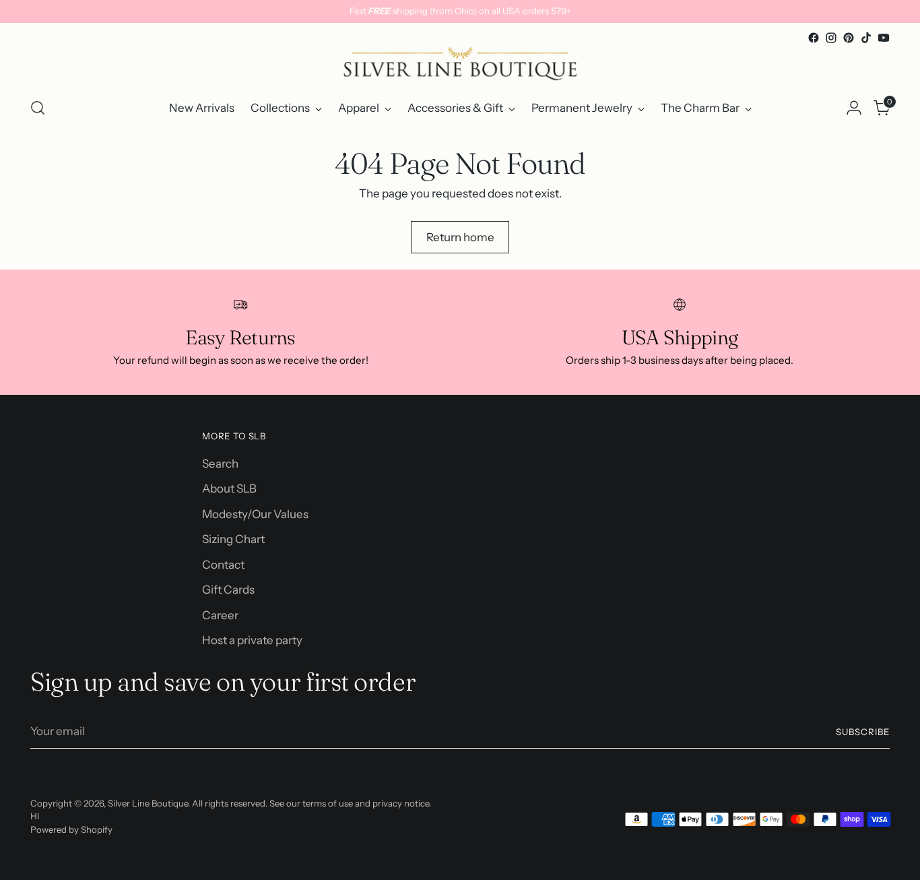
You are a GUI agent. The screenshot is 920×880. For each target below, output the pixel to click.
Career (220, 615)
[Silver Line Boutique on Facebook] (814, 38)
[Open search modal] (37, 107)
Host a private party (252, 640)
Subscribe (863, 731)
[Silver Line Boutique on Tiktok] (866, 38)
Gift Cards (228, 589)
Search (220, 463)
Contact (223, 564)
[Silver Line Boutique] (460, 66)
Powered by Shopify (71, 829)
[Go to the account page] (854, 107)
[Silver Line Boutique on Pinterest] (849, 38)
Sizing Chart (233, 539)
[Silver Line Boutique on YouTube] (884, 38)
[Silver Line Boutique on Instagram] (831, 38)
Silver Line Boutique (148, 803)
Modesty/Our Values (255, 514)
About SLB (229, 488)
